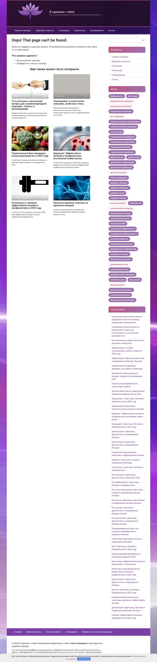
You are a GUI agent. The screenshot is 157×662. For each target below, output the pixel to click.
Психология (79, 30)
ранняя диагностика (119, 269)
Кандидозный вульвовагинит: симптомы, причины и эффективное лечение (128, 600)
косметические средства (121, 208)
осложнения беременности (122, 228)
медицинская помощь (120, 213)
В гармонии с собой (61, 12)
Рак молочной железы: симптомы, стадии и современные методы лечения (127, 493)
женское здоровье (118, 177)
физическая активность (121, 290)
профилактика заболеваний (123, 249)
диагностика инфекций (121, 167)
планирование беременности (123, 234)
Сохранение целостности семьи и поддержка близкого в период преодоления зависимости (127, 319)
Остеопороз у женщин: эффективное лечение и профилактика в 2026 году (26, 205)
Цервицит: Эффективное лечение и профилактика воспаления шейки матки (67, 156)
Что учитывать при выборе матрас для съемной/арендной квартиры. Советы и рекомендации (29, 105)
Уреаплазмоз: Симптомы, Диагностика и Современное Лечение (125, 434)
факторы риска (117, 285)
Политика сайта (53, 632)
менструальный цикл (120, 218)
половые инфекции (119, 239)
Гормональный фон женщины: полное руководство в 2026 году (30, 154)
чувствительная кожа (120, 295)
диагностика (134, 157)
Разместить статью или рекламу (97, 632)
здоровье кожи (117, 193)
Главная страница (22, 30)
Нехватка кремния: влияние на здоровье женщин (70, 204)
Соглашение (71, 632)
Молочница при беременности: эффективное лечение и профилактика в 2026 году (126, 572)
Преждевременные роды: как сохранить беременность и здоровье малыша (125, 531)
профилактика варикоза (121, 244)
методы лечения (117, 223)
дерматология (116, 157)
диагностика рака (118, 172)
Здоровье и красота (45, 30)
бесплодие (132, 96)
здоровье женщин (118, 183)
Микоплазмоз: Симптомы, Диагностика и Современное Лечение (125, 582)
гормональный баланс (120, 147)
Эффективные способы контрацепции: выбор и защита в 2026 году (127, 351)
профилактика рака (119, 254)
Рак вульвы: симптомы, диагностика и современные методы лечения (125, 510)
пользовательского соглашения (72, 652)
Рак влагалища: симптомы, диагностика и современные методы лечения (125, 521)
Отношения (64, 30)
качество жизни (117, 203)
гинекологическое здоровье (123, 126)
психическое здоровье (120, 259)
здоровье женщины (119, 188)
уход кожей (134, 280)
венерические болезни (120, 106)
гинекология (116, 132)
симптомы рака (117, 280)
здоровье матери (118, 198)
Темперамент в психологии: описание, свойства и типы (68, 102)
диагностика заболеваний (122, 162)
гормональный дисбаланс (122, 152)
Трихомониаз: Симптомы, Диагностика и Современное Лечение (125, 445)
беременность (116, 96)
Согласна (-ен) (83, 659)
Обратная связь (33, 632)
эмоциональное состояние (122, 300)
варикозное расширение (121, 101)
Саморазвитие (96, 30)
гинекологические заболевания (124, 121)
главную (33, 63)
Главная (18, 632)
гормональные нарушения (122, 142)
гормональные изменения (122, 137)
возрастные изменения (121, 111)
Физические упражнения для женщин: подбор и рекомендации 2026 (127, 376)
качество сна (135, 203)
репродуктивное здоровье (122, 274)
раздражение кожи (119, 264)
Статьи (111, 30)
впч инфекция (116, 116)
